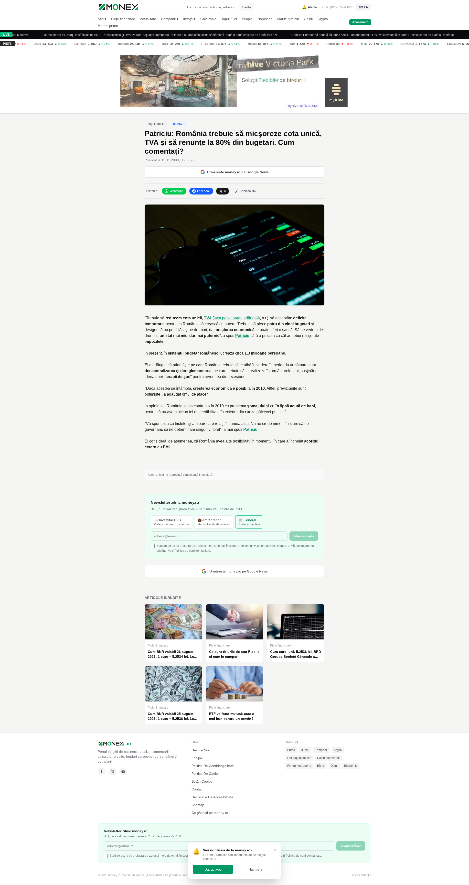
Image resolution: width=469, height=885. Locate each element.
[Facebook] (102, 772)
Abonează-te (303, 536)
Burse (305, 750)
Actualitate (148, 19)
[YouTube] (123, 772)
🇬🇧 (363, 7)
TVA (208, 318)
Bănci (321, 765)
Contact (197, 789)
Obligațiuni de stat (299, 758)
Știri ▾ (102, 19)
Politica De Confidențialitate (213, 766)
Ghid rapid (208, 19)
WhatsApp (176, 191)
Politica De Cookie (206, 774)
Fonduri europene (299, 765)
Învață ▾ (189, 19)
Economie (351, 765)
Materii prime (108, 26)
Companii (321, 750)
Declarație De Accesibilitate (212, 797)
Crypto (323, 19)
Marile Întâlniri (288, 19)
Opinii (308, 19)
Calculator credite (329, 758)
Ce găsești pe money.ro (210, 813)
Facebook (203, 191)
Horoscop (264, 19)
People (247, 19)
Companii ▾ (169, 19)
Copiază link (248, 191)
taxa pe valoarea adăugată (237, 318)
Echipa (197, 758)
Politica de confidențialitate (192, 550)
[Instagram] (112, 772)
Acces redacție (361, 875)
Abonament (360, 22)
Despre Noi (200, 750)
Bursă (291, 750)
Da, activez (213, 869)
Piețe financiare (123, 19)
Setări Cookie (202, 781)
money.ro (179, 124)
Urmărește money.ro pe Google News (238, 172)
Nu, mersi (255, 869)
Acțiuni (337, 750)
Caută (246, 7)
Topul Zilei (229, 19)
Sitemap (198, 805)
